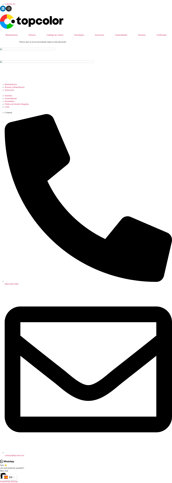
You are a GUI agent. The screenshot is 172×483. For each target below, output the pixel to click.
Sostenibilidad (121, 35)
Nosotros (142, 35)
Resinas (32, 35)
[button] (86, 475)
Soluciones (99, 35)
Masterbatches (11, 35)
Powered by (8, 482)
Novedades (79, 35)
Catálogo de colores (55, 35)
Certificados (162, 35)
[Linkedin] (3, 9)
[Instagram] (9, 9)
